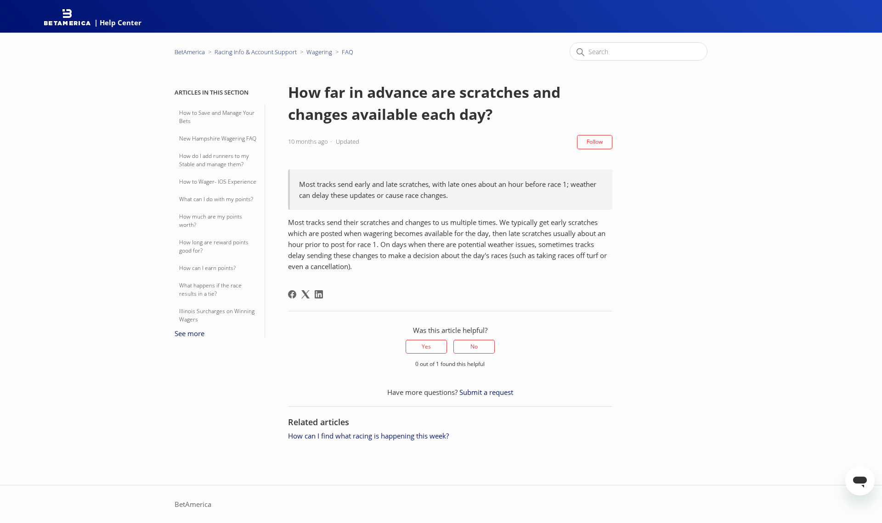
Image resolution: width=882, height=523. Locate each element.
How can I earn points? (207, 268)
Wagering (319, 52)
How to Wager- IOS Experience (217, 182)
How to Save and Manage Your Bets (216, 117)
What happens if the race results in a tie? (210, 289)
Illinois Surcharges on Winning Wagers (216, 315)
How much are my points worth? (210, 221)
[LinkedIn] (319, 294)
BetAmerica (190, 52)
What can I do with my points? (216, 199)
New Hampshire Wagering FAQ (217, 138)
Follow (595, 142)
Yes (426, 346)
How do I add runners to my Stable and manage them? (214, 160)
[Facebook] (292, 294)
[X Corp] (305, 294)
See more (189, 333)
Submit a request (486, 392)
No (474, 346)
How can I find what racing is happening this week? (368, 435)
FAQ (347, 52)
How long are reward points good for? (214, 246)
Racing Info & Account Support (256, 52)
